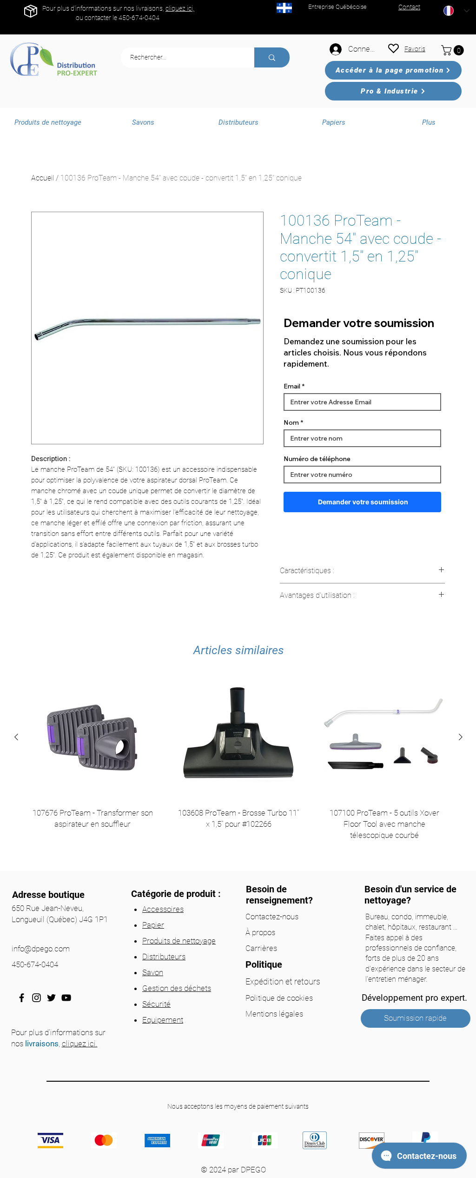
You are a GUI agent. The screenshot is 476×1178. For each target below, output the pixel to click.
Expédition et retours (282, 981)
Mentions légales (274, 1013)
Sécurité (156, 1004)
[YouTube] (66, 998)
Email (292, 386)
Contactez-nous (271, 916)
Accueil (42, 178)
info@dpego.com (41, 948)
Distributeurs (163, 956)
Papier (153, 925)
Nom (291, 422)
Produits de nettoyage (179, 940)
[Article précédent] (16, 737)
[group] (238, 769)
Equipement (162, 1019)
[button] (453, 50)
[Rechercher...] (272, 57)
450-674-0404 (139, 17)
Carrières (261, 948)
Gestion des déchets (176, 988)
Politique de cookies (279, 998)
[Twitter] (51, 998)
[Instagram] (36, 998)
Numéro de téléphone (317, 458)
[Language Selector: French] (456, 10)
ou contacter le (97, 17)
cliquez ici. (80, 1043)
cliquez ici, (179, 8)
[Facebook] (21, 998)
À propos (260, 932)
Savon (152, 972)
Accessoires (163, 909)
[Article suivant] (460, 737)
